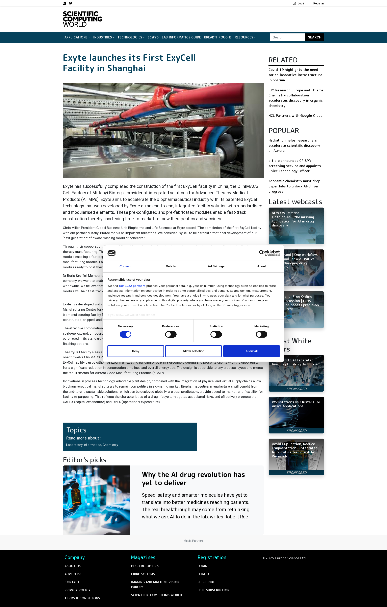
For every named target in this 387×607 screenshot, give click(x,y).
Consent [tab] (126, 266)
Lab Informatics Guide (181, 37)
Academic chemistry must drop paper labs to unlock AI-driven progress (294, 186)
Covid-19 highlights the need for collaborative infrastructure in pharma (295, 74)
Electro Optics (145, 566)
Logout (204, 574)
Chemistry (110, 445)
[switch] (171, 334)
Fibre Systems (143, 574)
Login (202, 566)
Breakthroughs (218, 37)
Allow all (252, 351)
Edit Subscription (214, 590)
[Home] (82, 14)
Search (314, 37)
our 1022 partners (132, 285)
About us (72, 566)
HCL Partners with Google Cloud (295, 115)
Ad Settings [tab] (216, 266)
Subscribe (206, 582)
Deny (135, 351)
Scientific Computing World (156, 595)
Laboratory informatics (83, 445)
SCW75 (153, 37)
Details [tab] (171, 266)
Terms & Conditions (82, 598)
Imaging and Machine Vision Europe (155, 584)
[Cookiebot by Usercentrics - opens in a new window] (262, 253)
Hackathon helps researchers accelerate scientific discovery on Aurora (294, 145)
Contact (72, 582)
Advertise (72, 574)
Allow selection (193, 351)
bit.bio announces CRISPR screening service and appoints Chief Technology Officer (294, 165)
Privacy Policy (77, 590)
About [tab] (261, 266)
